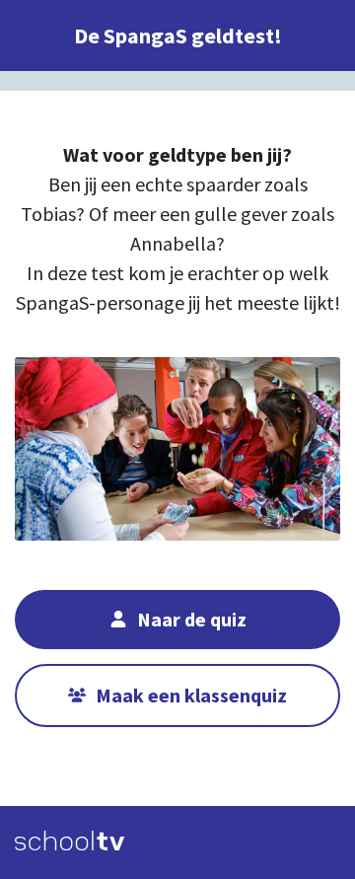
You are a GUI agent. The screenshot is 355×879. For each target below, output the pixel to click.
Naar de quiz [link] (192, 619)
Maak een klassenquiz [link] (191, 695)
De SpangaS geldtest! (178, 35)
